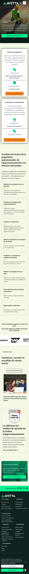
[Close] (22, 557)
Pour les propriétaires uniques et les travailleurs (7, 520)
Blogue (3, 548)
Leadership (17, 531)
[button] (24, 2)
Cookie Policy (12, 563)
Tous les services (5, 527)
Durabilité (3, 504)
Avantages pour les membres (19, 534)
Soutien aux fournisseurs (7, 537)
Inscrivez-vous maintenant (14, 477)
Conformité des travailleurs (21, 508)
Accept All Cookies (12, 570)
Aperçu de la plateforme (6, 508)
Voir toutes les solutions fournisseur (14, 140)
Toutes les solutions (6, 516)
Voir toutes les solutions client (14, 93)
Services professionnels (6, 529)
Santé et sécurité (5, 502)
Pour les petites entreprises (7, 518)
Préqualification (18, 504)
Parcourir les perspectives (14, 370)
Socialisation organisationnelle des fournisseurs (5, 533)
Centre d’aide (4, 546)
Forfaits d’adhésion (19, 537)
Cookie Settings (12, 566)
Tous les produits (19, 502)
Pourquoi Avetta (18, 529)
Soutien (3, 550)
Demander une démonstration (14, 36)
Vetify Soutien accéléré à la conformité (7, 539)
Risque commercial (5, 506)
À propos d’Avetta (19, 527)
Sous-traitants (18, 506)
